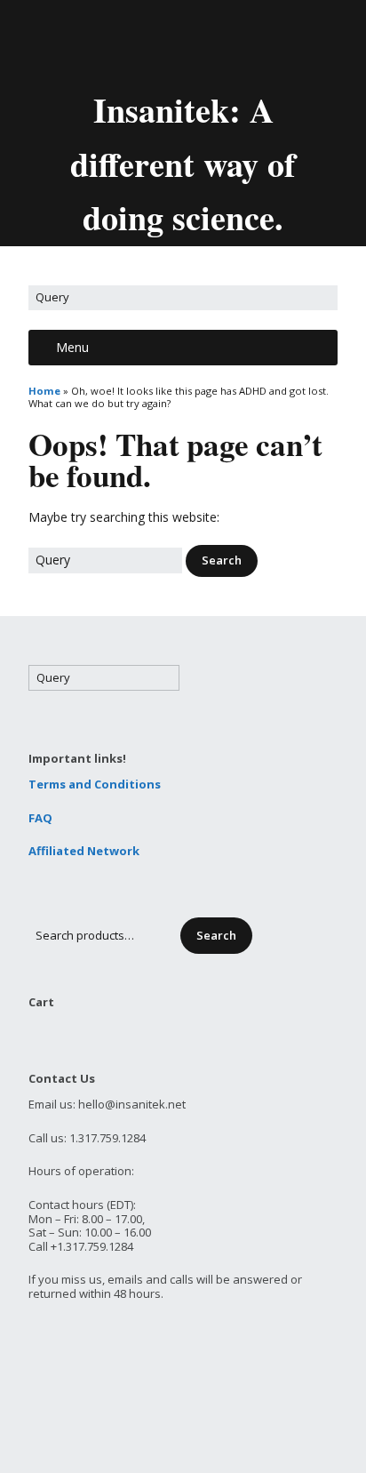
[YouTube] (200, 42)
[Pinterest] (231, 42)
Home (44, 390)
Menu (72, 347)
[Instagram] (261, 42)
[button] (222, 561)
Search (216, 935)
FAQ (40, 818)
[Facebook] (170, 42)
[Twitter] (140, 42)
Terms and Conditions (94, 784)
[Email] (108, 42)
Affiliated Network (83, 851)
